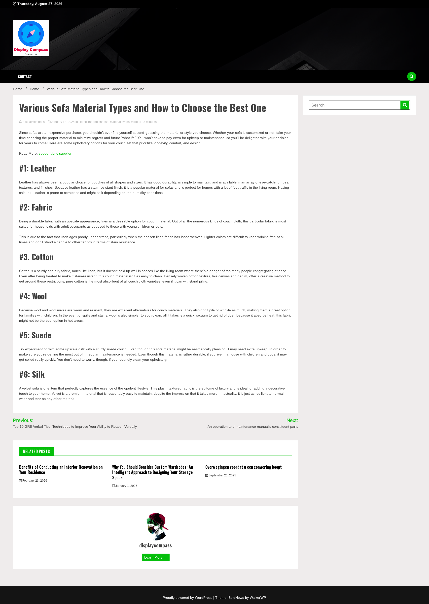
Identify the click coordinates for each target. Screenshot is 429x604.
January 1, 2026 (126, 486)
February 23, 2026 (34, 480)
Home (83, 122)
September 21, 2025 (222, 475)
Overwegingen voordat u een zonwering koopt (243, 467)
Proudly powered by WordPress (188, 598)
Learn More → (155, 557)
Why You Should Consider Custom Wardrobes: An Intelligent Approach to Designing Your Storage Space (152, 472)
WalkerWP (257, 598)
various (136, 122)
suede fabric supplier (55, 153)
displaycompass (33, 122)
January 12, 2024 (62, 122)
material (115, 122)
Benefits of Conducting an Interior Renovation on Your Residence (61, 469)
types (126, 122)
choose (103, 122)
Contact (25, 76)
